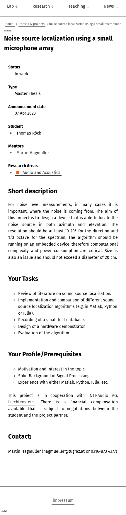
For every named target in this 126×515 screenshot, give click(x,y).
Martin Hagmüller (32, 152)
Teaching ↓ (79, 6)
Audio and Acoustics (40, 172)
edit (4, 511)
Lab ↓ (13, 6)
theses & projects (32, 24)
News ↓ (111, 6)
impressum (63, 500)
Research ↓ (44, 6)
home (9, 24)
